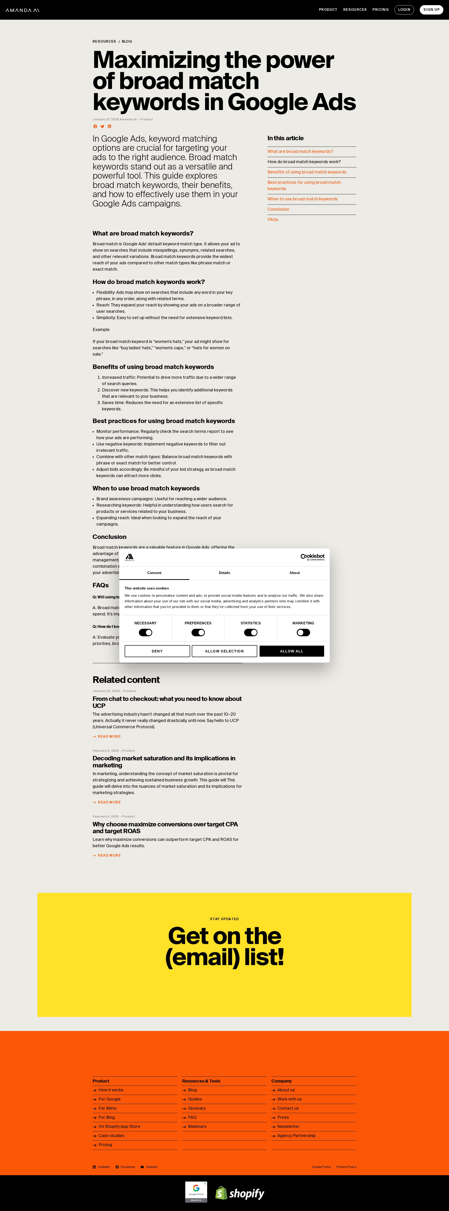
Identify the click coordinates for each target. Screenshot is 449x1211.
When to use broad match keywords (303, 199)
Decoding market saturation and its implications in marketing (164, 761)
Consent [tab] (154, 573)
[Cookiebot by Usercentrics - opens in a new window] (304, 557)
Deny (157, 651)
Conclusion (278, 209)
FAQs (273, 220)
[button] (95, 126)
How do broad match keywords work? (304, 162)
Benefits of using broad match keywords (307, 172)
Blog (127, 41)
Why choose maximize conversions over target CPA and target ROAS (165, 827)
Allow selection (224, 651)
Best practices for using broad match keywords (304, 185)
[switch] (198, 632)
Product (328, 9)
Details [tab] (224, 573)
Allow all (292, 651)
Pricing (381, 9)
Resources (355, 9)
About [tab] (295, 573)
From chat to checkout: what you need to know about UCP (167, 702)
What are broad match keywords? (300, 152)
